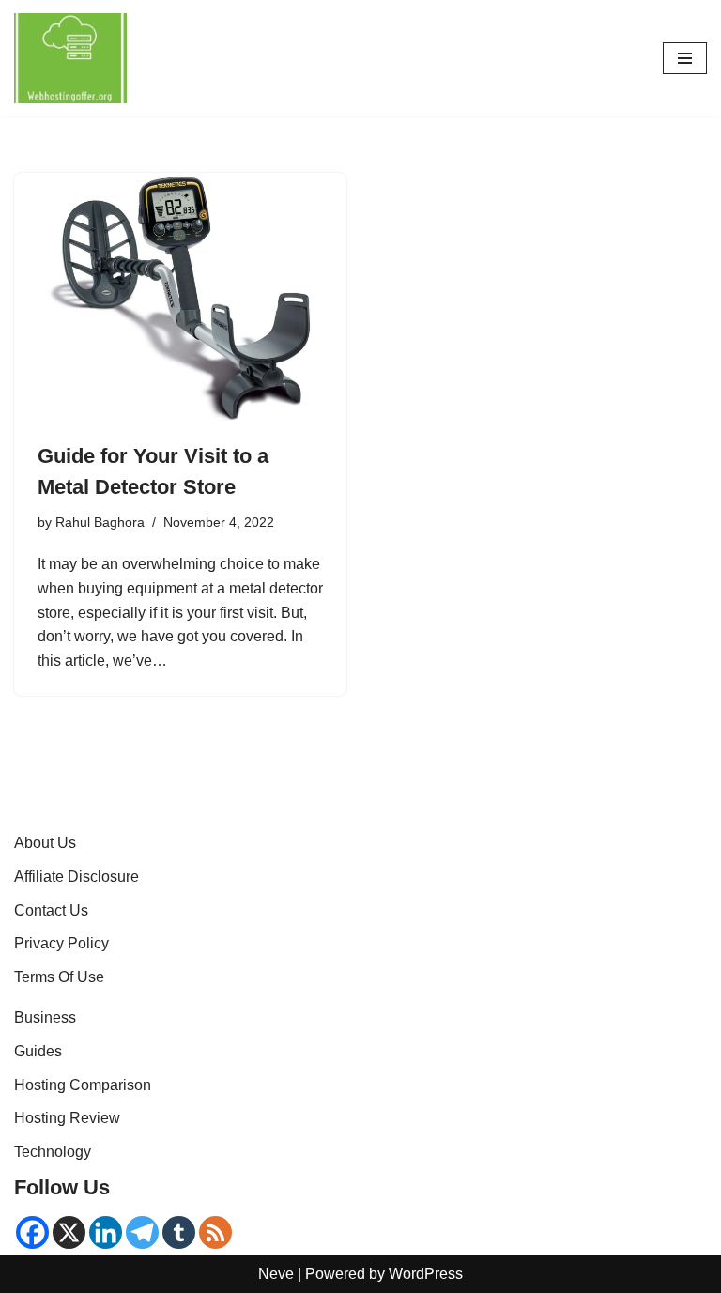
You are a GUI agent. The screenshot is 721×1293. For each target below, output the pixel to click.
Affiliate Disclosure (76, 877)
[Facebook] (32, 1232)
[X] (69, 1232)
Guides (38, 1051)
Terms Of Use (59, 977)
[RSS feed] (215, 1232)
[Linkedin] (105, 1232)
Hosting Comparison (82, 1085)
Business (45, 1017)
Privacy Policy (61, 943)
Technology (52, 1152)
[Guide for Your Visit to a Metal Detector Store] (180, 298)
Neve (276, 1274)
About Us (45, 843)
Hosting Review (67, 1118)
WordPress (426, 1274)
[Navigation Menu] (685, 58)
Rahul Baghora (100, 522)
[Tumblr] (178, 1232)
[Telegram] (142, 1232)
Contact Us (51, 910)
